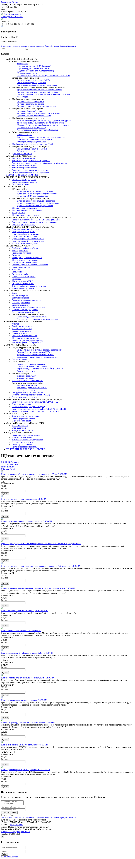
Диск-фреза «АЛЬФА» (22, 153)
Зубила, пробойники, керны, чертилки (29, 286)
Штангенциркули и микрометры (26, 343)
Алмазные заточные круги (23, 158)
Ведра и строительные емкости (26, 312)
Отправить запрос (9, 813)
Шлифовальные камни (27, 73)
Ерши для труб (18, 213)
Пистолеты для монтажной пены (32, 317)
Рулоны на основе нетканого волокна (34, 116)
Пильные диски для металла (24, 182)
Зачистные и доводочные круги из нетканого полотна (41, 137)
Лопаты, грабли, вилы (22, 437)
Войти (15, 2)
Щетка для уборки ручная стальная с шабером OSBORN (26, 521)
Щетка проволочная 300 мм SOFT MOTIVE (21, 630)
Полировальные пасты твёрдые (26, 229)
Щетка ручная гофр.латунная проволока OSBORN (24, 700)
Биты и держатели (20, 250)
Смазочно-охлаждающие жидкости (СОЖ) (31, 395)
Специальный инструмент (23, 276)
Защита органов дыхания (23, 430)
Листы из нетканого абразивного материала (37, 106)
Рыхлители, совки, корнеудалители (27, 440)
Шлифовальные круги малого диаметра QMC (32, 144)
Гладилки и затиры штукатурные (26, 300)
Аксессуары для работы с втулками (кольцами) (38, 130)
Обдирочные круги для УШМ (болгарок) (35, 71)
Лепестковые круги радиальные (31, 82)
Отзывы (16, 46)
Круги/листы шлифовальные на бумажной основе (39, 90)
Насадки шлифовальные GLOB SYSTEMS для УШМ (36, 220)
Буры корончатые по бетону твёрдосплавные (37, 357)
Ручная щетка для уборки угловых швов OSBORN (24, 499)
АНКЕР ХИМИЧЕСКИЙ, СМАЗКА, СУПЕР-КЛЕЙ (35, 411)
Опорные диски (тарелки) (23, 224)
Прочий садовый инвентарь (24, 447)
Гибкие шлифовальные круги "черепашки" (31, 172)
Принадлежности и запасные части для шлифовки (34, 222)
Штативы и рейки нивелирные (26, 338)
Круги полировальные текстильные (28, 239)
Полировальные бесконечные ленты (28, 241)
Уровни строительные (22, 328)
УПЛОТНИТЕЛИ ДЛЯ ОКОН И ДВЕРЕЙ (25, 449)
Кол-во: (4, 488)
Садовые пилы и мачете (22, 442)
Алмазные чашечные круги (24, 165)
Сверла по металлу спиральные (31, 364)
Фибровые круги (24, 134)
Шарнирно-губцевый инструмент (27, 257)
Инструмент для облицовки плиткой (28, 307)
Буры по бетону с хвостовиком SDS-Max (35, 354)
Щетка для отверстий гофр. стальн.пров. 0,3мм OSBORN (27, 653)
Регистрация (6, 2)
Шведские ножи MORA (22, 281)
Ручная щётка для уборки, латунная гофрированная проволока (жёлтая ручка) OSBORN (41, 566)
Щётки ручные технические (24, 208)
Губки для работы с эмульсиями (26, 234)
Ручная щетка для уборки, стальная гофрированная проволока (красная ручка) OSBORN (41, 543)
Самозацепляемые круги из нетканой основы (37, 92)
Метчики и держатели (27, 385)
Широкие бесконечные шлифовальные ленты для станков (43, 125)
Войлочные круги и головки (24, 236)
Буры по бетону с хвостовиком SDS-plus (35, 352)
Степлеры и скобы (20, 274)
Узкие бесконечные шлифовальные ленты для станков (41, 123)
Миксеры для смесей (21, 302)
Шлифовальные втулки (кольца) (31, 127)
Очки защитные (19, 428)
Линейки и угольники (22, 326)
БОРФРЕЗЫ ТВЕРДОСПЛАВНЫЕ (22, 175)
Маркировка (22, 64)
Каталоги (55, 46)
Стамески (16, 255)
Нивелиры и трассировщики (24, 336)
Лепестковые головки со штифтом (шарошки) (37, 85)
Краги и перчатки (20, 425)
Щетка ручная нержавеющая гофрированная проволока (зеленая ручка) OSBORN (38, 588)
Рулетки (15, 324)
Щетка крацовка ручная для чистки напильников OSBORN (28, 722)
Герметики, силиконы (21, 404)
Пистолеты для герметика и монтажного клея (37, 319)
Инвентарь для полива (22, 444)
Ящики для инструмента (23, 288)
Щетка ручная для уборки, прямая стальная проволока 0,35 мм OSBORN (34, 474)
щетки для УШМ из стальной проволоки (35, 191)
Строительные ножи (21, 305)
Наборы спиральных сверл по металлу (34, 366)
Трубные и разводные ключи (25, 262)
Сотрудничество (27, 46)
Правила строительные (22, 331)
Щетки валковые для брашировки (27, 210)
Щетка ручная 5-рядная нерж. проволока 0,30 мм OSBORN (27, 678)
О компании (6, 46)
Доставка (40, 46)
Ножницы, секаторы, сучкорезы (26, 435)
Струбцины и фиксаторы (23, 283)
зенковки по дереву (25, 378)
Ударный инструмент (21, 253)
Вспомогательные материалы (25, 243)
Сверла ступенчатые (26, 371)
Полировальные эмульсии (23, 231)
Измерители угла (19, 333)
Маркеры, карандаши (21, 421)
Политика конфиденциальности (15, 831)
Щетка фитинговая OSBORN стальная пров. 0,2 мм (24, 745)
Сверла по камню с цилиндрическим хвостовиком (39, 350)
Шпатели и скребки (20, 298)
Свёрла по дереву (19, 359)
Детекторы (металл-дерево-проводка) (28, 340)
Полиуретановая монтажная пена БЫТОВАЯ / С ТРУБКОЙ (39, 409)
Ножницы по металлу (21, 267)
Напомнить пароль (9, 857)
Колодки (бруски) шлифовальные (32, 149)
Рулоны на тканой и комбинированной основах (38, 113)
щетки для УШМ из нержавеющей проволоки (37, 194)
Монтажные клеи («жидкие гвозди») (28, 406)
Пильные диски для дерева (24, 179)
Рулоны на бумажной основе (30, 111)
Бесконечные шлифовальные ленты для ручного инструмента (45, 120)
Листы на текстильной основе (30, 104)
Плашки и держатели (26, 390)
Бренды (63, 46)
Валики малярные (20, 295)
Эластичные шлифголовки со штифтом (34, 139)
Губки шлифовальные (27, 151)
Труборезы (16, 279)
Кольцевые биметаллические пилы (27, 380)
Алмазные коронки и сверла (24, 168)
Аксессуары (22, 97)
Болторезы (16, 269)
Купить (5, 494)
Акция (47, 46)
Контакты (71, 46)
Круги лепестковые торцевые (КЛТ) (33, 80)
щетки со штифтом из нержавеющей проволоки (38, 203)
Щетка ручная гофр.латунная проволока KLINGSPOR (25, 769)
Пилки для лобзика (20, 184)
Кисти (14, 293)
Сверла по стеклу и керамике (25, 397)
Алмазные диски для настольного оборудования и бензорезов (39, 163)
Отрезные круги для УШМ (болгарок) (34, 66)
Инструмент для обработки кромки (27, 392)
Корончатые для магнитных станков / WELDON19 (40, 369)
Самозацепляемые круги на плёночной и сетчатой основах (43, 94)
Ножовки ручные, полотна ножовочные (30, 265)
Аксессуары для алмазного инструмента (30, 170)
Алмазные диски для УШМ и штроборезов (31, 161)
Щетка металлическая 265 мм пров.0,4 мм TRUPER (24, 610)
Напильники (17, 272)
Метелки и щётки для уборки (25, 309)
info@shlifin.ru (16, 824)
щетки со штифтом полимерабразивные (35, 205)
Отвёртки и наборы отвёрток (25, 248)
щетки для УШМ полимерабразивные (34, 196)
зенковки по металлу (26, 376)
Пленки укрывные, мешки (23, 418)
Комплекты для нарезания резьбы (32, 388)
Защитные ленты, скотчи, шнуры (26, 416)
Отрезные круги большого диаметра (33, 68)
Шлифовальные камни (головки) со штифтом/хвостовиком (43, 75)
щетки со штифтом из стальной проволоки (36, 201)
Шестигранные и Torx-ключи (25, 260)
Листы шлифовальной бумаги (30, 101)
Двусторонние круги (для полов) (31, 142)
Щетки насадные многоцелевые (26, 215)
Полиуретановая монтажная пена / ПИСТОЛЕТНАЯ (35, 402)
